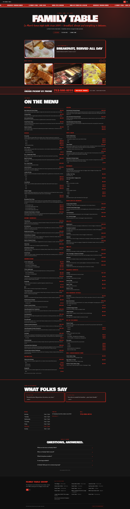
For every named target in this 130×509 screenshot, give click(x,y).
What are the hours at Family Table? (47, 447)
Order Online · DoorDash (82, 90)
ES (127, 1)
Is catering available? (43, 460)
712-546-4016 (64, 32)
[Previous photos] (100, 61)
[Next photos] (104, 61)
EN (124, 1)
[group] (65, 74)
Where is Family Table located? (45, 452)
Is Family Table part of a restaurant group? (48, 464)
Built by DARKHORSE (98, 506)
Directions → (55, 416)
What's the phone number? (44, 456)
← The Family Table (6, 1)
